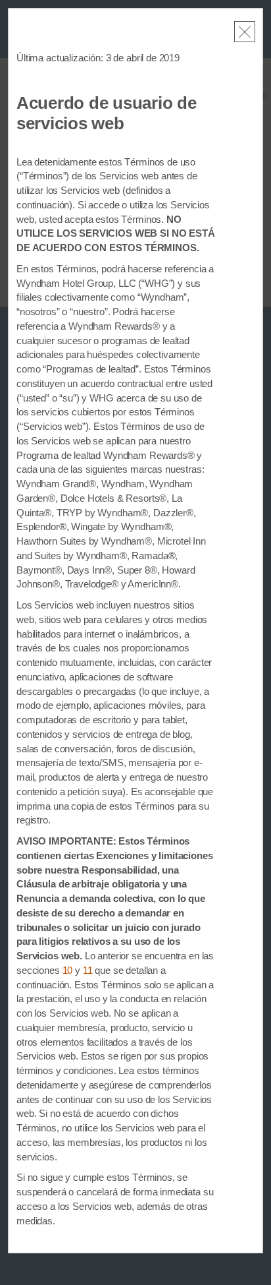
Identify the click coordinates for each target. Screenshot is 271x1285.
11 (88, 970)
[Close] (244, 31)
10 (67, 970)
